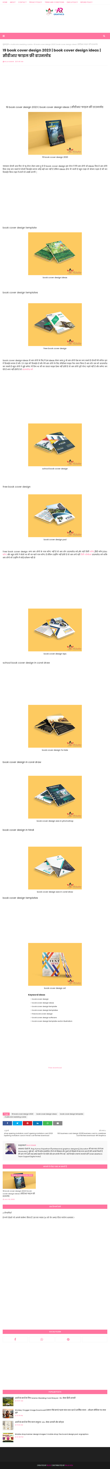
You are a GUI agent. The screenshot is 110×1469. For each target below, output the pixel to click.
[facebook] (15, 1339)
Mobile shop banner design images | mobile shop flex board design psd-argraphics (51, 1434)
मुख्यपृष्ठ (6, 44)
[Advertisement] (55, 24)
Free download (55, 1067)
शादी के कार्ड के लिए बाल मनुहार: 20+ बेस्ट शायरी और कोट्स (39, 1422)
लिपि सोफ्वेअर (86, 554)
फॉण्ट (92, 551)
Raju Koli (69, 1465)
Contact (22, 2)
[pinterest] (68, 1339)
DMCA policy (72, 2)
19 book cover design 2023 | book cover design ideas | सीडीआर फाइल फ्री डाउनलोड (19, 1193)
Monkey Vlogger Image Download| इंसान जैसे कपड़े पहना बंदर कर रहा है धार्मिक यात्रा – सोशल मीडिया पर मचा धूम (60, 1411)
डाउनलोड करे (27, 369)
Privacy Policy (35, 2)
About (13, 2)
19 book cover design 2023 (22, 1114)
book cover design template (71, 1114)
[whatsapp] (41, 1339)
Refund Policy (86, 2)
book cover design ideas (46, 1114)
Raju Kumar (9, 61)
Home (5, 2)
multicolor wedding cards (21, 44)
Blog (49, 1465)
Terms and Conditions (54, 2)
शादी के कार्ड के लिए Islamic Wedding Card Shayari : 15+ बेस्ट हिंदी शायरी (45, 1398)
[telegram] (94, 1339)
